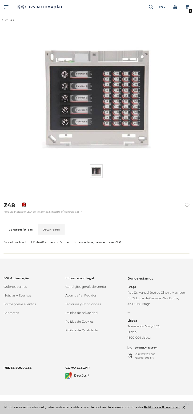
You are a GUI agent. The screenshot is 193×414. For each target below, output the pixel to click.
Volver (9, 20)
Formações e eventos (20, 304)
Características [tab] (21, 229)
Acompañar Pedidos (80, 295)
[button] (163, 7)
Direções (80, 375)
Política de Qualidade (81, 330)
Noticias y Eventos (17, 295)
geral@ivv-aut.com (146, 347)
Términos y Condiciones (83, 304)
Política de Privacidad (162, 407)
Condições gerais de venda (85, 286)
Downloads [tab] (51, 229)
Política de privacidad (81, 313)
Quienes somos (15, 286)
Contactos (11, 313)
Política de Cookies (79, 321)
